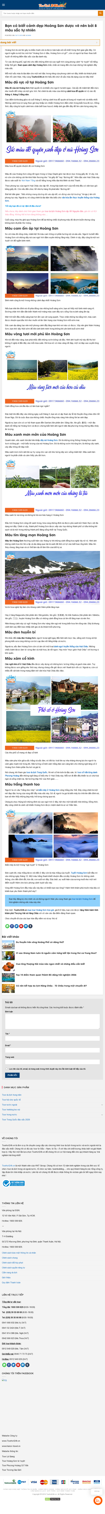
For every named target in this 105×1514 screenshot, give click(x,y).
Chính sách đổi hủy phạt (12, 1262)
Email (8, 1045)
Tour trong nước (9, 1114)
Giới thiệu (6, 1277)
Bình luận (9, 1011)
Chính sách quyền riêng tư (13, 1267)
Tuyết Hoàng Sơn (79, 873)
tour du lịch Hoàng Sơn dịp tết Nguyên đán (64, 211)
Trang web (9, 1057)
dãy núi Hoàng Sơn (49, 440)
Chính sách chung (10, 1258)
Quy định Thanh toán (11, 1282)
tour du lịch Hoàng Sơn (82, 899)
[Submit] (100, 13)
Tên (7, 1034)
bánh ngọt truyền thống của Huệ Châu (71, 646)
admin (28, 35)
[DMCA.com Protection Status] (52, 1499)
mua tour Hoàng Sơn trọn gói (40, 910)
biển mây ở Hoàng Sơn (48, 790)
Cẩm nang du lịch (9, 1272)
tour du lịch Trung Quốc (36, 772)
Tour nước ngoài (9, 1105)
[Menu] (3, 5)
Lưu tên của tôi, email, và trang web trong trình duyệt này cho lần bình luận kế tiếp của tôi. (47, 1069)
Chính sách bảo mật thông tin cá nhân (19, 1253)
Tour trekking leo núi (11, 1109)
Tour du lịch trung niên (11, 1095)
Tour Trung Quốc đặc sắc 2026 (16, 1119)
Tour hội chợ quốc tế (11, 1100)
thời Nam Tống (28, 180)
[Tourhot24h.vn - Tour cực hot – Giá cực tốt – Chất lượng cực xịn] (52, 5)
